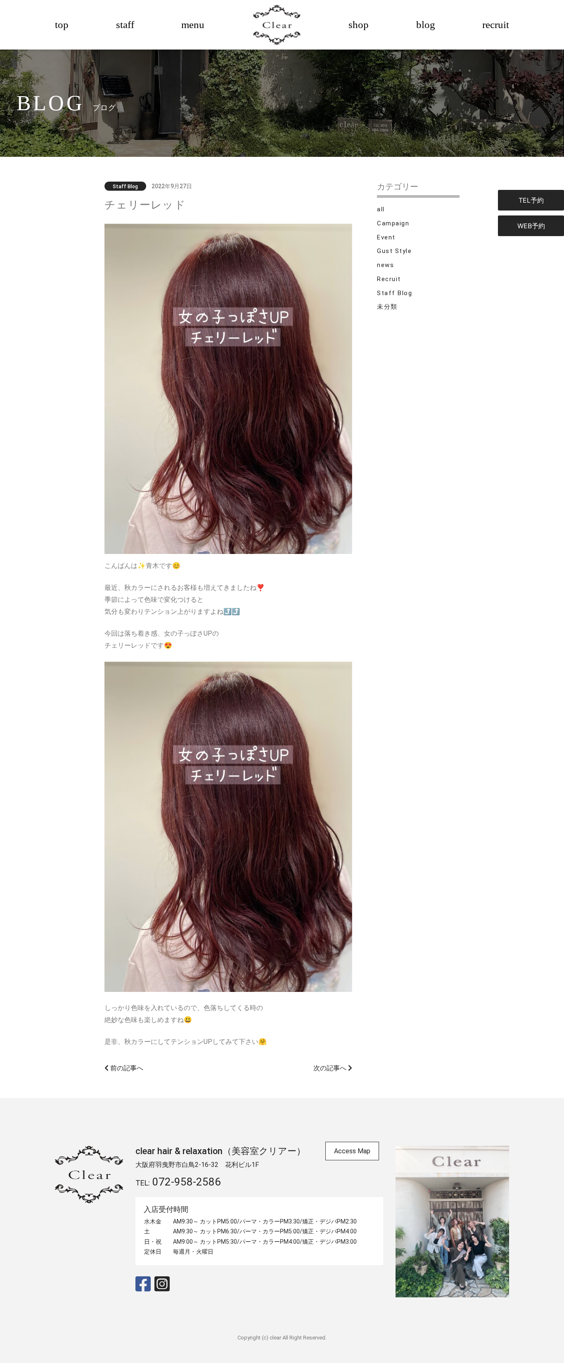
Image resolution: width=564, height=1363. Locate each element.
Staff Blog (394, 293)
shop (358, 24)
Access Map (352, 1151)
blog (425, 24)
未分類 (387, 306)
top (62, 24)
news (385, 265)
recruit (495, 24)
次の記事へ (330, 1068)
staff (125, 24)
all (381, 209)
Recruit (389, 279)
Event (386, 237)
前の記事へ (126, 1068)
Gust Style (394, 251)
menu (192, 24)
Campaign (393, 223)
